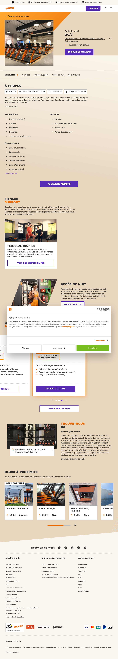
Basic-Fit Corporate (49, 568)
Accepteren (92, 348)
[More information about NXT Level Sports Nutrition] (58, 627)
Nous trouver (74, 75)
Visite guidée (11, 173)
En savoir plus (11, 106)
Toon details (100, 340)
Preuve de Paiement (14, 601)
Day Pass (9, 574)
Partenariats (10, 578)
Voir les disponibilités (30, 263)
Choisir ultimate (55, 389)
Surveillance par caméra (56, 647)
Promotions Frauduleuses (16, 591)
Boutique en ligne (12, 581)
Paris (80, 578)
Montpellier (82, 564)
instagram (72, 548)
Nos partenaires (48, 571)
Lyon (80, 574)
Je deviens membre (79, 52)
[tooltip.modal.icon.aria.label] (24, 119)
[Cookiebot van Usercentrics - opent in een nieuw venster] (99, 309)
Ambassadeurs (11, 594)
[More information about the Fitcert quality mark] (30, 627)
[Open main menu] (111, 8)
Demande (105, 8)
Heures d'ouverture (13, 571)
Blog (7, 584)
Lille (80, 584)
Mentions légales (12, 652)
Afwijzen (25, 348)
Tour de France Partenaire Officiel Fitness (58, 578)
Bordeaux (82, 568)
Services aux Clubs (13, 598)
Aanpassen (57, 348)
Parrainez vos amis (13, 613)
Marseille (81, 581)
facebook (59, 548)
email (78, 548)
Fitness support (41, 75)
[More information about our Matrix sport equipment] (43, 627)
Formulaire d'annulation (15, 588)
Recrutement (11, 604)
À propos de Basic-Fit (50, 564)
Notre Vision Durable (50, 574)
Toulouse (81, 571)
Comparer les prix (59, 409)
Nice (80, 588)
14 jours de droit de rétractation (79, 647)
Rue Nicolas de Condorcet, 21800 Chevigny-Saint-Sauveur (85, 40)
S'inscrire (93, 8)
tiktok (85, 548)
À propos (26, 75)
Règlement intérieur (14, 568)
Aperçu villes (83, 591)
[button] (9, 42)
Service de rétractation (15, 617)
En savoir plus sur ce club (72, 459)
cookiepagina (68, 326)
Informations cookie (13, 647)
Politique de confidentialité (33, 647)
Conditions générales (102, 647)
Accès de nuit (58, 75)
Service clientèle (12, 564)
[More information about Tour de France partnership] (14, 627)
